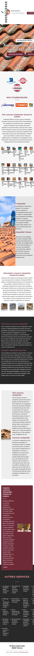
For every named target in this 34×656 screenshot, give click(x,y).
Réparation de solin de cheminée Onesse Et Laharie (16, 589)
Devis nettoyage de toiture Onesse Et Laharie (26, 613)
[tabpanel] (10, 527)
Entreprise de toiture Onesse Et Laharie (6, 621)
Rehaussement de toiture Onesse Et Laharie (16, 621)
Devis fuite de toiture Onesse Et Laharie (16, 600)
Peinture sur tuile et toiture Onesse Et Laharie (6, 632)
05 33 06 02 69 (6, 6)
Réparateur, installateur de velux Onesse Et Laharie (26, 622)
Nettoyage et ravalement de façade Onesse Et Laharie (6, 603)
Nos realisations (16, 54)
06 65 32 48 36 (6, 17)
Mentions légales (24, 652)
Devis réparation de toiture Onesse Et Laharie (16, 612)
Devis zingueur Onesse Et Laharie (6, 612)
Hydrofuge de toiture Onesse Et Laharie (26, 589)
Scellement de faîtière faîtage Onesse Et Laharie (6, 589)
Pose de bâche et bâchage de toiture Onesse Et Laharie (26, 603)
